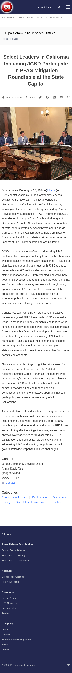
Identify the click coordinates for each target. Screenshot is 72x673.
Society (6, 502)
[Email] (68, 97)
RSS (32, 97)
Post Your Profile (10, 581)
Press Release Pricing (13, 555)
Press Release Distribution (16, 560)
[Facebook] (47, 97)
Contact (10, 482)
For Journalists (9, 608)
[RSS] (28, 97)
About (5, 629)
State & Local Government (31, 502)
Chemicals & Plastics (14, 497)
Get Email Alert (14, 97)
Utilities (30, 17)
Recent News (9, 598)
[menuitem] (59, 7)
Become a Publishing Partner (17, 639)
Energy (21, 17)
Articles (5, 613)
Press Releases (8, 17)
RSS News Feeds (11, 603)
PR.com (51, 190)
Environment (39, 497)
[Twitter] (40, 97)
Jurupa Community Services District (51, 17)
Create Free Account (13, 576)
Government (60, 497)
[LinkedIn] (54, 97)
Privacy (5, 649)
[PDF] (61, 97)
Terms (5, 644)
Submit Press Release (13, 550)
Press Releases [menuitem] (45, 7)
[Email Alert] (4, 97)
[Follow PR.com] (68, 665)
